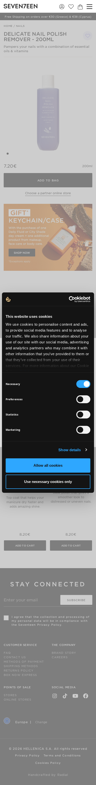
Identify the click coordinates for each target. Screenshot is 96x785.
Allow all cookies (48, 465)
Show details (69, 450)
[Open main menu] (89, 6)
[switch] (83, 399)
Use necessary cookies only (48, 482)
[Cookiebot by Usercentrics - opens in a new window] (69, 299)
